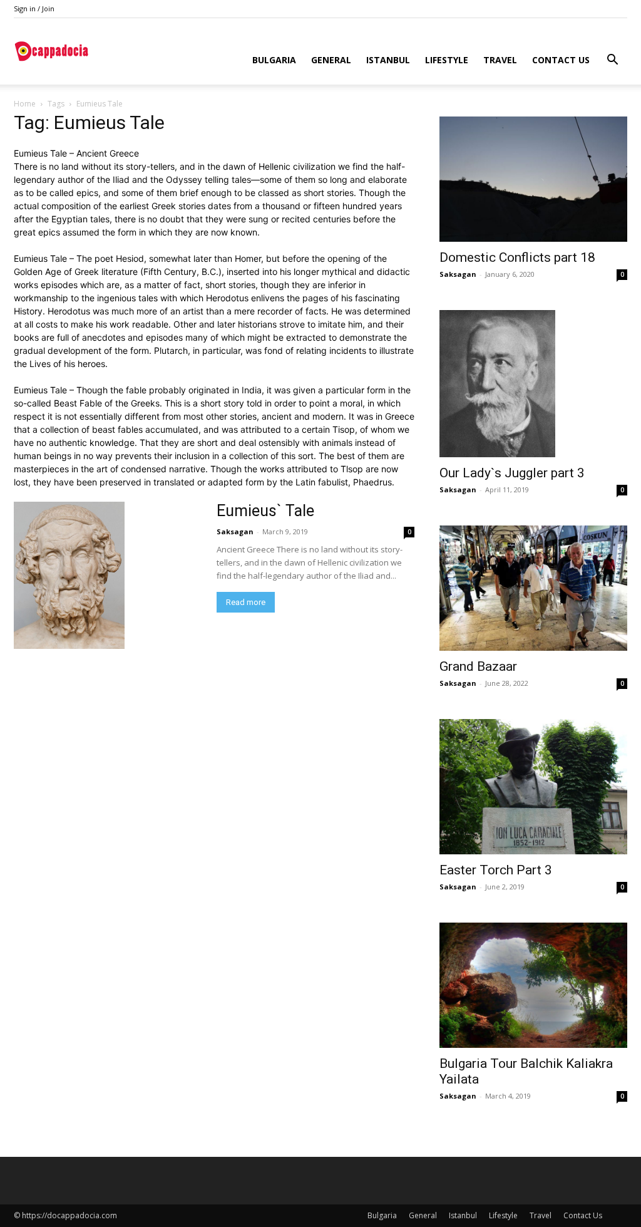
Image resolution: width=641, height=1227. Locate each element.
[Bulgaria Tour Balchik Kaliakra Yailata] (533, 985)
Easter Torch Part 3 (495, 870)
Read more (245, 602)
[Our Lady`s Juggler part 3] (533, 383)
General (331, 60)
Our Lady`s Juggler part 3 (512, 472)
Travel (500, 60)
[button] (612, 61)
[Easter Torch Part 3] (533, 786)
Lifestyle (446, 60)
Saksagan (235, 531)
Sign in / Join (34, 8)
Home (25, 103)
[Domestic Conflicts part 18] (533, 179)
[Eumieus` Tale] (108, 575)
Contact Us (561, 60)
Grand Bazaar (478, 666)
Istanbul (388, 60)
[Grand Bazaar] (533, 588)
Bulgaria (274, 60)
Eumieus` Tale (265, 511)
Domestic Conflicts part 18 (517, 257)
